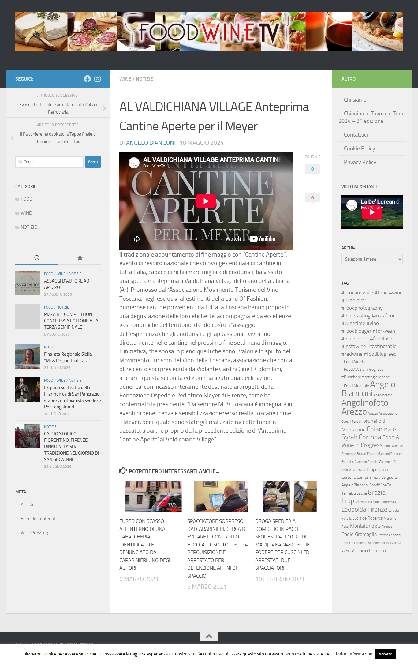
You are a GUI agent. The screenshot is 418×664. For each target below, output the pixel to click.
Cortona (370, 437)
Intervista (389, 502)
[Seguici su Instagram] (97, 78)
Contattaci (356, 134)
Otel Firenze (383, 527)
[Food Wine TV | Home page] (209, 31)
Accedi (27, 504)
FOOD (26, 199)
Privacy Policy (360, 162)
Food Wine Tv (393, 446)
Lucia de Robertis (367, 518)
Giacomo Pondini (366, 462)
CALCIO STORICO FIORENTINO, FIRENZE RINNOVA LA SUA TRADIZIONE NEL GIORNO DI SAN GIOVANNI (71, 446)
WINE (125, 79)
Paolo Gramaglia (359, 534)
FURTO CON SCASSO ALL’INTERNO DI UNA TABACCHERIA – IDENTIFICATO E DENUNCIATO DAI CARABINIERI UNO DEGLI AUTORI (146, 544)
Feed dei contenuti (38, 518)
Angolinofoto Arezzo (364, 407)
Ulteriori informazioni (352, 654)
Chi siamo (355, 99)
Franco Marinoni (378, 454)
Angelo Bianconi (151, 142)
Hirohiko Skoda (370, 502)
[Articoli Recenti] (36, 258)
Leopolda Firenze (364, 509)
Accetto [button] (385, 654)
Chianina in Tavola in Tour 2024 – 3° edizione (371, 117)
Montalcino (362, 526)
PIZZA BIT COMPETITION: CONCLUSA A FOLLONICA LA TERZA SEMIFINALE (71, 321)
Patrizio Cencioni (389, 535)
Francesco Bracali (353, 454)
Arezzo (373, 413)
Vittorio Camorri (368, 550)
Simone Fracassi (379, 543)
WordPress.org (35, 532)
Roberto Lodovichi (354, 543)
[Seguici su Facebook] (87, 78)
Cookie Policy (359, 148)
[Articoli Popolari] (79, 258)
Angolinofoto (383, 395)
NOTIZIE (144, 79)
